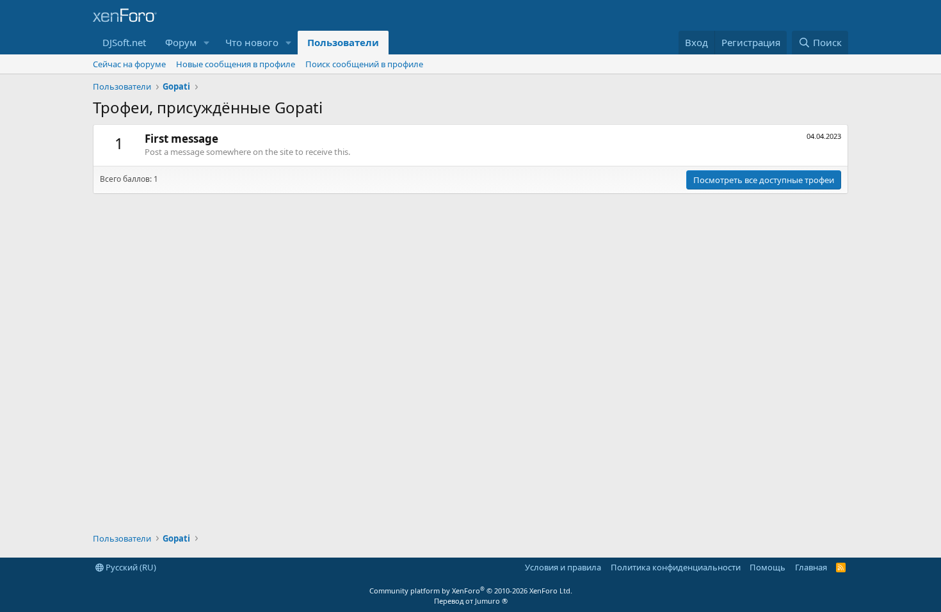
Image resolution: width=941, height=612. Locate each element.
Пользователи (343, 42)
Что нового (251, 42)
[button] (207, 42)
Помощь (767, 567)
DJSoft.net (124, 42)
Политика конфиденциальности (676, 567)
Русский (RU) (130, 567)
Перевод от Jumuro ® (471, 601)
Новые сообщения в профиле (235, 64)
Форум (181, 42)
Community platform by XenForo (470, 590)
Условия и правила (563, 567)
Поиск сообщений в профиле (364, 64)
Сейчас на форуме (129, 64)
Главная (811, 567)
